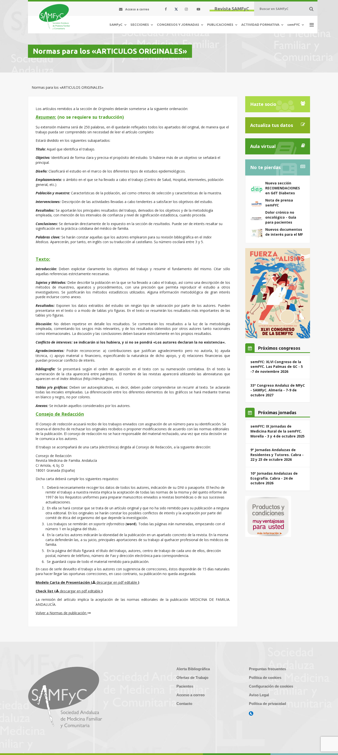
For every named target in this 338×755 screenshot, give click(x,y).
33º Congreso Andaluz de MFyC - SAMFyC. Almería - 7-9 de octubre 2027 (277, 390)
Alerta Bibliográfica (193, 669)
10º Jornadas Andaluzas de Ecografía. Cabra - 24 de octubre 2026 (274, 478)
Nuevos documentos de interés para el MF (284, 232)
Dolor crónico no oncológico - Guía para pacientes (280, 217)
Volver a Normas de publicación (61, 612)
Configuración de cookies (271, 686)
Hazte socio (263, 104)
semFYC (293, 24)
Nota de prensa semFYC (279, 202)
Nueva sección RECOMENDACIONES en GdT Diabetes (282, 188)
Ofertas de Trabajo (192, 677)
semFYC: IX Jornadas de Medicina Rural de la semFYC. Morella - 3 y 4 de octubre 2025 (277, 431)
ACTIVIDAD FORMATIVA (260, 24)
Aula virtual (263, 146)
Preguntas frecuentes (267, 669)
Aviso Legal (259, 695)
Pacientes (184, 686)
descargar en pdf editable (117, 582)
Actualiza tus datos (271, 125)
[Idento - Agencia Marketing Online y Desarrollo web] (251, 713)
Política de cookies (265, 677)
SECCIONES (139, 24)
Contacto (184, 703)
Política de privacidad (267, 703)
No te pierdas (265, 167)
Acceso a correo (190, 695)
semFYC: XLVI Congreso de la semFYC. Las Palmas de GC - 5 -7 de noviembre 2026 (276, 366)
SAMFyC (115, 24)
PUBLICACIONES (220, 24)
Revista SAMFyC (232, 8)
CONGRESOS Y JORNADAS (178, 24)
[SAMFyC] (54, 17)
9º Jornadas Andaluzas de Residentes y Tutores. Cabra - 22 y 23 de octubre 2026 (277, 454)
